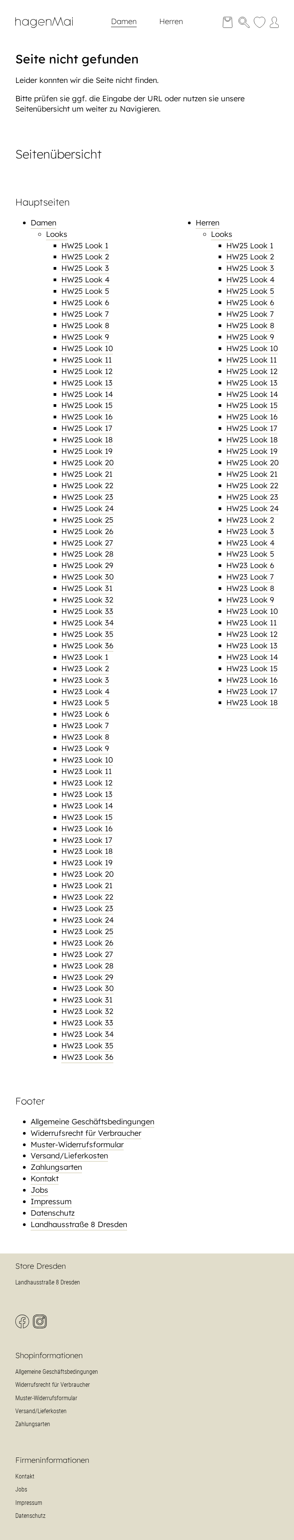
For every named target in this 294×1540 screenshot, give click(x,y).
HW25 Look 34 (87, 622)
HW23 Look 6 (85, 714)
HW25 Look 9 (85, 337)
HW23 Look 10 (87, 759)
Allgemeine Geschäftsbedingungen (92, 1121)
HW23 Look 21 (87, 885)
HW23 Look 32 (87, 1011)
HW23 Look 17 (86, 840)
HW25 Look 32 (87, 599)
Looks (56, 234)
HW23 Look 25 (87, 931)
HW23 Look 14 (87, 805)
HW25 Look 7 (85, 314)
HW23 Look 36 (87, 1057)
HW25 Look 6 (85, 302)
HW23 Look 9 (85, 748)
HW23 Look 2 (85, 668)
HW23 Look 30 (87, 988)
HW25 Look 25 (87, 520)
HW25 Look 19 (87, 451)
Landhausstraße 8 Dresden (79, 1224)
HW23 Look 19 (87, 862)
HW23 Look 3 (85, 680)
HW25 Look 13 (87, 382)
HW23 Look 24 (87, 920)
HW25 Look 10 (87, 348)
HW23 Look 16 (87, 828)
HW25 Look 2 (85, 256)
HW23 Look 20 (87, 874)
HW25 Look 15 (87, 405)
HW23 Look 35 (87, 1045)
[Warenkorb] (227, 22)
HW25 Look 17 (86, 428)
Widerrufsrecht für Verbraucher (86, 1133)
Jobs (39, 1190)
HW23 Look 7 (85, 725)
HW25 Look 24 (87, 508)
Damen (124, 21)
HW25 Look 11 (86, 359)
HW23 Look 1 (84, 657)
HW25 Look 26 (87, 531)
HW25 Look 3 (85, 268)
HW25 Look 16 (87, 416)
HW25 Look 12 (87, 371)
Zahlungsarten (56, 1167)
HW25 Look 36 (87, 645)
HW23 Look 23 (87, 908)
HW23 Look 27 (87, 954)
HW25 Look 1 (84, 245)
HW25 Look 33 (87, 611)
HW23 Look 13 (87, 794)
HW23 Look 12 (87, 782)
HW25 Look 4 (85, 279)
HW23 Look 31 (87, 999)
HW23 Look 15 (87, 817)
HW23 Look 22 (87, 897)
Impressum (51, 1201)
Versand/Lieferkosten (69, 1155)
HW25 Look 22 (87, 485)
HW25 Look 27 (87, 542)
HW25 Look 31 (87, 588)
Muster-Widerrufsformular (77, 1144)
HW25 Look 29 (87, 565)
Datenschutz (53, 1213)
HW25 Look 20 (87, 462)
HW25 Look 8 (85, 325)
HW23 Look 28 (87, 965)
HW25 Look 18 (87, 439)
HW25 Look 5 (85, 291)
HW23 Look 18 (87, 851)
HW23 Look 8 (85, 737)
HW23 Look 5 (85, 702)
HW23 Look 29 (87, 977)
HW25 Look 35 (87, 634)
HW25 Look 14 (87, 394)
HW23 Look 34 (87, 1034)
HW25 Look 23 (87, 497)
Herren (171, 21)
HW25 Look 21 (87, 474)
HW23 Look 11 (86, 771)
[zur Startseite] (49, 30)
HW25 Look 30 (87, 576)
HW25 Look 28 (87, 554)
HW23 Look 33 (87, 1022)
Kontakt (45, 1178)
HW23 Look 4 (85, 691)
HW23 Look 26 (87, 942)
